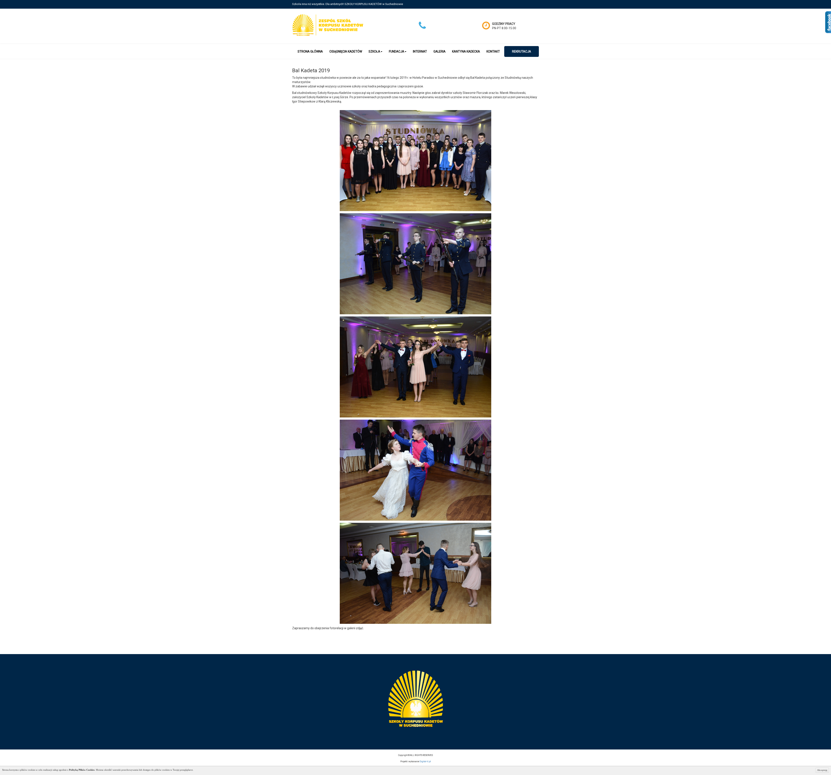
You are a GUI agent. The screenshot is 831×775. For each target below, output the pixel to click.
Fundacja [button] (396, 51)
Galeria (439, 51)
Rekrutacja (521, 51)
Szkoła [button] (374, 51)
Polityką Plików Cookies (82, 770)
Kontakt (493, 51)
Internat (420, 51)
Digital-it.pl (425, 761)
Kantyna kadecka (466, 51)
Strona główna (310, 51)
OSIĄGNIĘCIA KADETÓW (345, 51)
